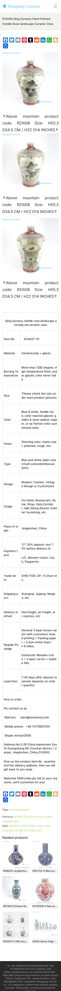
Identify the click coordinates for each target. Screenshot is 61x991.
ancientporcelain (19, 809)
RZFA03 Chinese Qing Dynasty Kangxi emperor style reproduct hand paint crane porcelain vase (15, 906)
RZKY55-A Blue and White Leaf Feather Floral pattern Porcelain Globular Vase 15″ (45, 870)
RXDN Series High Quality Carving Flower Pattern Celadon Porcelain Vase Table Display (45, 941)
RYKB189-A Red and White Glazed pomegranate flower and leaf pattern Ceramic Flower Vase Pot (45, 906)
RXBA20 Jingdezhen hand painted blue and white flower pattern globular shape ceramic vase (15, 870)
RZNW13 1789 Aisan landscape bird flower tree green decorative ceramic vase (15, 941)
